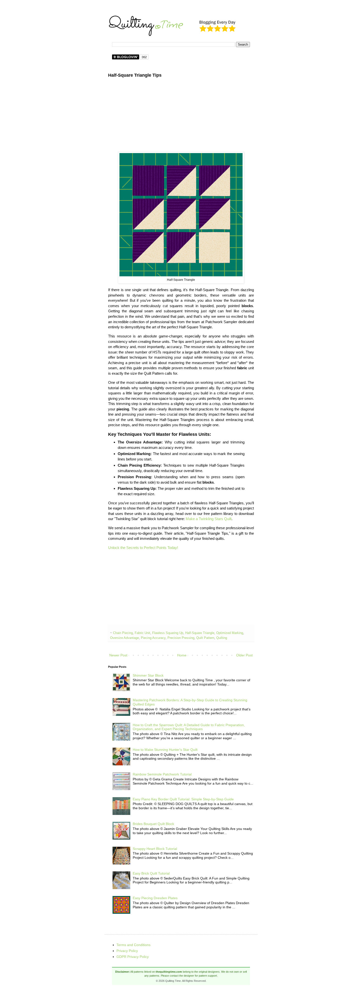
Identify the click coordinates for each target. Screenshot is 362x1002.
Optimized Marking (229, 633)
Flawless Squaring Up (167, 633)
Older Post (244, 655)
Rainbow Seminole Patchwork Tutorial (162, 774)
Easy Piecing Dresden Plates (155, 898)
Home (181, 655)
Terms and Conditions (133, 945)
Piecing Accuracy (153, 638)
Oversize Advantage (124, 638)
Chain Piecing (123, 633)
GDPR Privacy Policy (132, 957)
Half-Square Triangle (199, 633)
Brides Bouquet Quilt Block (153, 824)
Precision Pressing (180, 638)
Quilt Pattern (205, 638)
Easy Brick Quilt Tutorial (151, 873)
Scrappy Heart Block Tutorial (155, 849)
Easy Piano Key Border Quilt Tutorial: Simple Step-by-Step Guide (183, 799)
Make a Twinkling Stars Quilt (208, 519)
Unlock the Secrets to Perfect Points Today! (143, 547)
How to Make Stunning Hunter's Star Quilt (165, 750)
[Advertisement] (181, 117)
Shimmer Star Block (148, 675)
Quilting (221, 638)
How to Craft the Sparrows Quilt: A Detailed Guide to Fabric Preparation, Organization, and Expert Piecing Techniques (189, 727)
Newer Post (118, 655)
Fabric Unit (142, 633)
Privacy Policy (127, 951)
